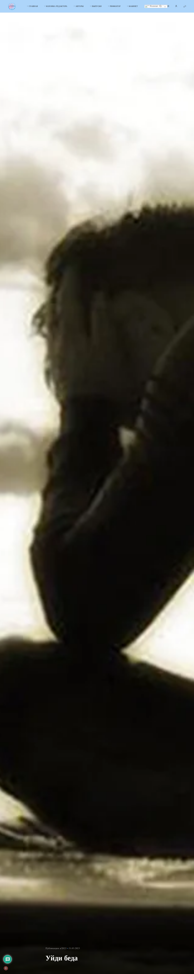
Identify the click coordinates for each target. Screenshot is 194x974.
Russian (153, 6)
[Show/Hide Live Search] (160, 6)
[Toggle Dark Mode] (168, 6)
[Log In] (176, 6)
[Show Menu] (184, 6)
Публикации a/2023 (56, 948)
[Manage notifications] (6, 968)
